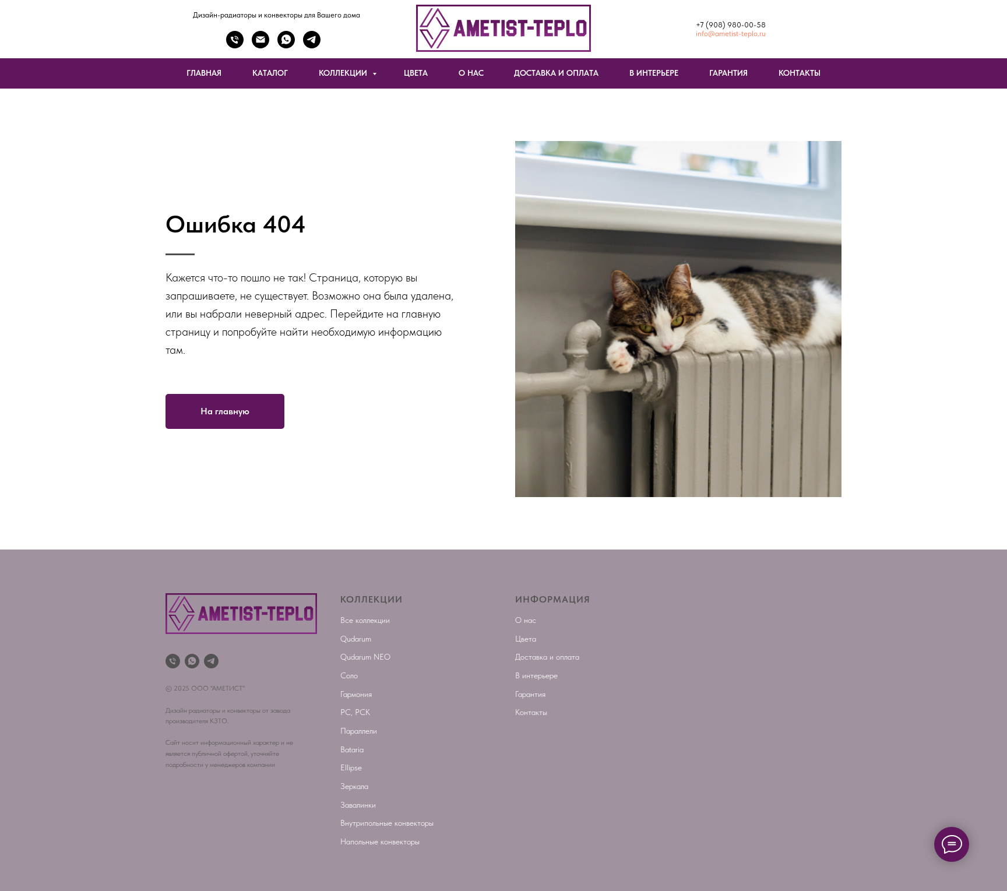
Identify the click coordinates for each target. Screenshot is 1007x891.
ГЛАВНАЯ (203, 73)
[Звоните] (235, 45)
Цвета (525, 638)
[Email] (260, 45)
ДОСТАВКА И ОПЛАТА (556, 73)
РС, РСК (355, 712)
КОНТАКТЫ (800, 73)
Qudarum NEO (365, 656)
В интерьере (536, 675)
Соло (349, 675)
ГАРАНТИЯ (728, 73)
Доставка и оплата (547, 656)
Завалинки (358, 804)
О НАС (471, 73)
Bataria (352, 749)
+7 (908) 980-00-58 (731, 24)
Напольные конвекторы (380, 841)
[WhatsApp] (286, 45)
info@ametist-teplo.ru (731, 33)
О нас (525, 620)
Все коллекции (365, 620)
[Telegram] (312, 45)
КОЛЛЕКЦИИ (344, 73)
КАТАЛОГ (270, 73)
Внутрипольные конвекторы (387, 822)
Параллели (358, 730)
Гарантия (530, 694)
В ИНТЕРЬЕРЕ (653, 73)
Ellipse (351, 767)
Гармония (356, 694)
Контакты (531, 712)
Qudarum (355, 638)
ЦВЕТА (416, 73)
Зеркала (354, 786)
